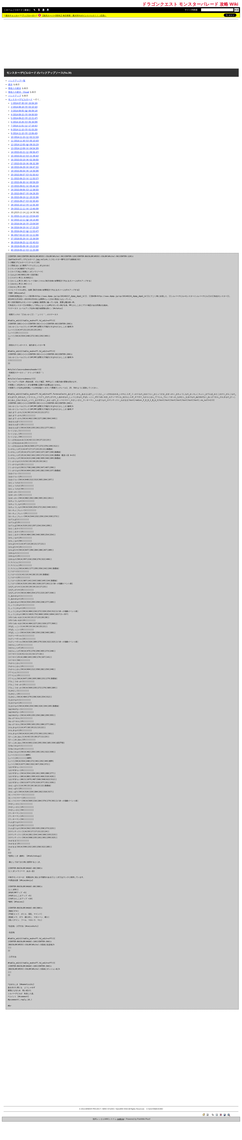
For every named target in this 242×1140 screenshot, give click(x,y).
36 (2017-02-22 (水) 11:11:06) (25, 235)
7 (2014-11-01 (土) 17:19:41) (24, 126)
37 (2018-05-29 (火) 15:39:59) (25, 238)
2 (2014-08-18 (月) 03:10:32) (24, 107)
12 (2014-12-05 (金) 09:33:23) (25, 144)
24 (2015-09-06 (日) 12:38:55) (25, 190)
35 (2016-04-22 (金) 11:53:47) (25, 231)
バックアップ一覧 (16, 80)
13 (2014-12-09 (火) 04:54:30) (25, 148)
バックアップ (14, 95)
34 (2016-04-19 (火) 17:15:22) (25, 227)
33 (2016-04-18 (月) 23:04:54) (25, 223)
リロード (18, 10)
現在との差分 (14, 88)
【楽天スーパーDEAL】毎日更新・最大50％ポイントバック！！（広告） (74, 15)
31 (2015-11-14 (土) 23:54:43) (25, 216)
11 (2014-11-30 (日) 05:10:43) (25, 141)
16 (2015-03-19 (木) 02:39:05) (25, 160)
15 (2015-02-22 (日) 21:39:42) (25, 156)
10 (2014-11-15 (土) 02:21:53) (25, 137)
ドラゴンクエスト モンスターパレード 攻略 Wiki (190, 4)
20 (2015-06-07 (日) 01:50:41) (25, 175)
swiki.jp (120, 1119)
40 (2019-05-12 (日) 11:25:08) (25, 250)
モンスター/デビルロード (21, 72)
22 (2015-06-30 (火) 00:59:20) (25, 182)
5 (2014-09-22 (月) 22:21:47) (24, 118)
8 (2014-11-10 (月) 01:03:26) (24, 129)
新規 (27, 10)
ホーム (9, 10)
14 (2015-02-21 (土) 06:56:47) (25, 152)
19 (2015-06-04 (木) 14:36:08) (25, 171)
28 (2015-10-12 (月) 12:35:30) (25, 205)
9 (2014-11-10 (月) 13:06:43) (24, 133)
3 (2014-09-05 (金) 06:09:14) (24, 111)
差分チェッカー (12, 15)
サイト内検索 (191, 10)
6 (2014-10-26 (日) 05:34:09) (24, 122)
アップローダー (29, 15)
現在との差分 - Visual (18, 92)
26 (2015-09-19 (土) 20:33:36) (25, 197)
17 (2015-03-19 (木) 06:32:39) (25, 163)
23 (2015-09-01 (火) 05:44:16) (25, 186)
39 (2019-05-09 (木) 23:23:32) (25, 246)
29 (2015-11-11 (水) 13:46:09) (25, 208)
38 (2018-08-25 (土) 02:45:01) (25, 242)
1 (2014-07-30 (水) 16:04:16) (24, 103)
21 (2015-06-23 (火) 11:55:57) (25, 178)
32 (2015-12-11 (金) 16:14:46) (25, 220)
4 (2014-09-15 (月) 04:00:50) (24, 114)
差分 (10, 84)
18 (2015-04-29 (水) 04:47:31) (25, 167)
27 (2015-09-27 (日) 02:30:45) (25, 201)
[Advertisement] (121, 44)
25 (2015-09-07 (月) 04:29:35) (25, 193)
